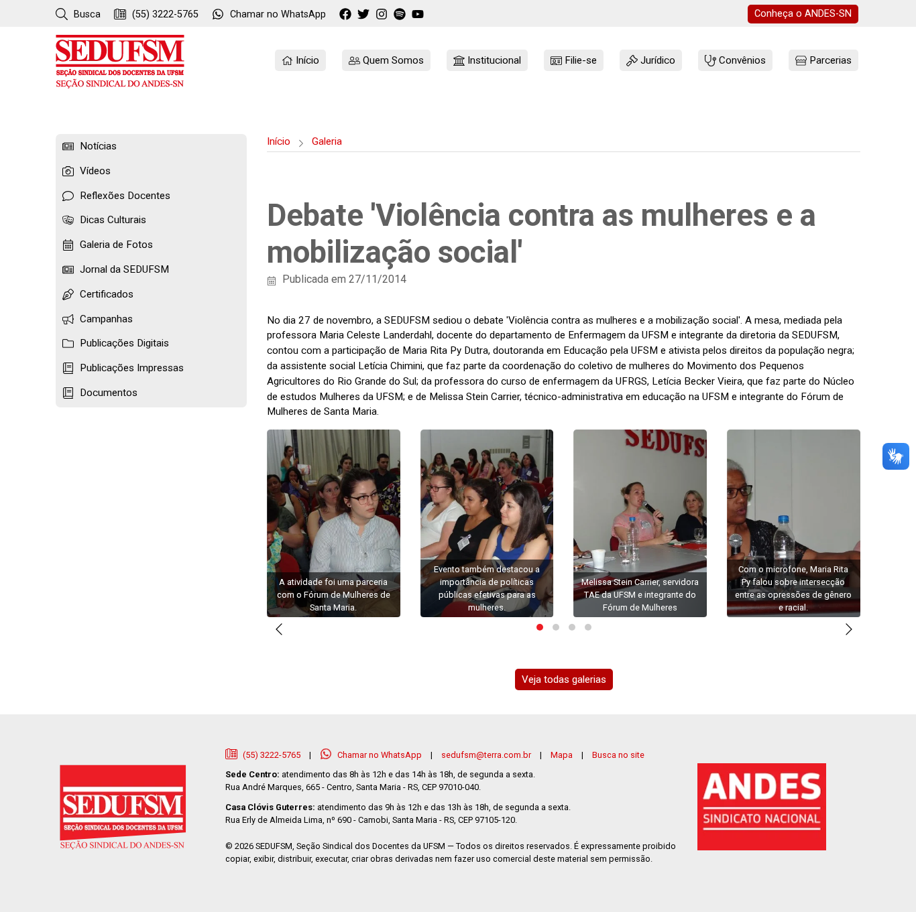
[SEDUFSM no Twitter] (365, 14)
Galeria (327, 141)
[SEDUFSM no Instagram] (383, 14)
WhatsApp (278, 14)
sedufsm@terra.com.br (486, 755)
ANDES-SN (803, 13)
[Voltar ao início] (120, 61)
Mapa (562, 755)
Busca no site (618, 755)
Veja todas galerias (564, 679)
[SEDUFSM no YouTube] (401, 14)
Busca (86, 14)
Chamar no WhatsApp (379, 755)
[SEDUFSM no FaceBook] (347, 14)
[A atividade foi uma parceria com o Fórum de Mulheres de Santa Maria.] (333, 523)
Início (278, 141)
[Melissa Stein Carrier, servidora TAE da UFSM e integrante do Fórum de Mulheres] (640, 523)
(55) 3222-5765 (163, 14)
